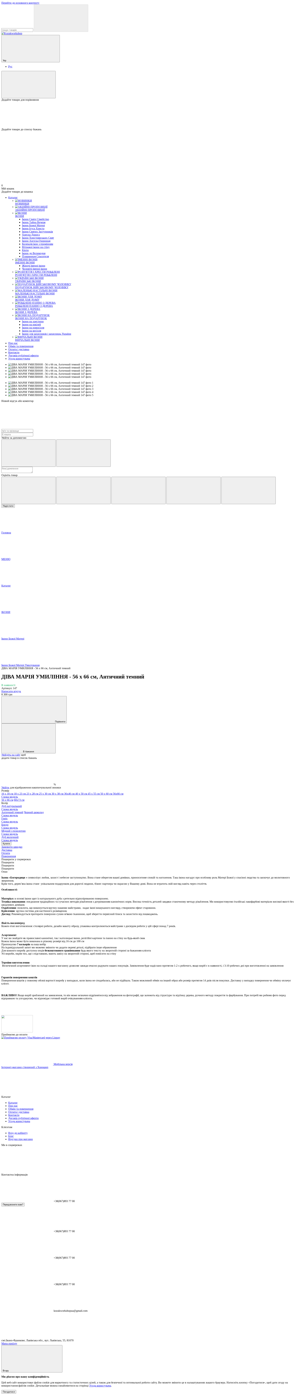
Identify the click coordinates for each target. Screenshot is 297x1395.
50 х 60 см (106, 793)
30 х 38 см (58, 793)
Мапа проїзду (9, 1343)
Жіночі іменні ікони (33, 265)
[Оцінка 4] (193, 490)
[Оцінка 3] (138, 490)
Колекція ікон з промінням (37, 244)
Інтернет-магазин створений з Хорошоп (24, 1067)
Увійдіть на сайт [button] (10, 754)
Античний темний (12, 812)
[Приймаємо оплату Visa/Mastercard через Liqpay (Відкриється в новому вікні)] (30, 1037)
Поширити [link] (7, 862)
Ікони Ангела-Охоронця (36, 240)
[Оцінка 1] (28, 490)
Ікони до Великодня (33, 253)
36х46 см (69, 793)
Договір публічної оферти (23, 355)
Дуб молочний (10, 839)
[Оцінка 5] (248, 490)
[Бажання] (148, 114)
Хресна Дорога (31, 234)
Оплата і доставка (18, 349)
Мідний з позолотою (13, 832)
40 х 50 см (81, 793)
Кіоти (25, 250)
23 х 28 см (32, 793)
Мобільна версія (63, 1064)
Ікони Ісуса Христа (33, 228)
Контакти (13, 352)
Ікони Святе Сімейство (35, 219)
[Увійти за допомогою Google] (83, 453)
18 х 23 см (20, 793)
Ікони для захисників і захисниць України (46, 333)
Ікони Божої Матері (33, 225)
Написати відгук (11, 691)
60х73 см (19, 799)
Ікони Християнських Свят (38, 237)
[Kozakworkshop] (17, 1031)
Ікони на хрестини (33, 321)
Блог (11, 1136)
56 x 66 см (7, 799)
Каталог (13, 197)
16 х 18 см (7, 793)
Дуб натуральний (11, 808)
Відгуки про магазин (20, 1139)
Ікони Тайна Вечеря (33, 222)
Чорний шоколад (22, 814)
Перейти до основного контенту (20, 2)
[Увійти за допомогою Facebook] (28, 453)
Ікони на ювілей (31, 324)
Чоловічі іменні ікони (34, 268)
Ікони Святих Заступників (37, 231)
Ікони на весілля (31, 330)
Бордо (9, 826)
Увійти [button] (5, 787)
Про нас (13, 343)
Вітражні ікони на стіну (36, 247)
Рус (10, 66)
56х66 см (62, 795)
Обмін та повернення (20, 346)
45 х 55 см (94, 793)
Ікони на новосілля (33, 327)
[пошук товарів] (61, 18)
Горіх (9, 820)
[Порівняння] (28, 84)
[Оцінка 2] (83, 490)
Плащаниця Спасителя (35, 256)
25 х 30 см (45, 793)
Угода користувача (19, 358)
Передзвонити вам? (13, 1204)
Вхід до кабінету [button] (18, 1132)
